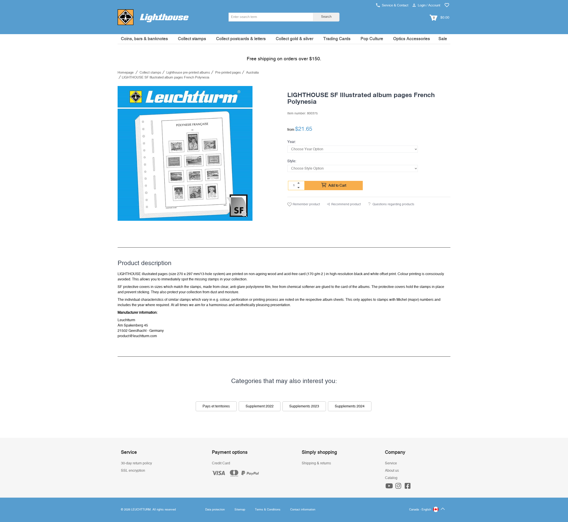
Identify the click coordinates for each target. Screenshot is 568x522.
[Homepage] (153, 17)
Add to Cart (336, 185)
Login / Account (428, 5)
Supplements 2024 (350, 406)
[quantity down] (298, 188)
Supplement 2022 (260, 406)
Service (391, 463)
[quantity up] (298, 183)
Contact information (302, 509)
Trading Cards (337, 39)
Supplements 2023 (304, 406)
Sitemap (240, 509)
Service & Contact (394, 5)
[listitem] (185, 153)
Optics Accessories (411, 39)
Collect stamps (192, 39)
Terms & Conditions (267, 509)
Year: (291, 142)
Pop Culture (372, 39)
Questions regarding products (393, 204)
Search (326, 16)
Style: (291, 161)
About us (392, 470)
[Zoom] (244, 214)
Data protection (215, 509)
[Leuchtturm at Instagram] (399, 487)
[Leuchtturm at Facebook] (407, 487)
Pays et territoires (216, 406)
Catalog (391, 478)
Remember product (306, 204)
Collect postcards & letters (241, 39)
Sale (442, 39)
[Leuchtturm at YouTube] (389, 487)
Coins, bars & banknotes (144, 39)
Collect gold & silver (294, 39)
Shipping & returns (316, 463)
